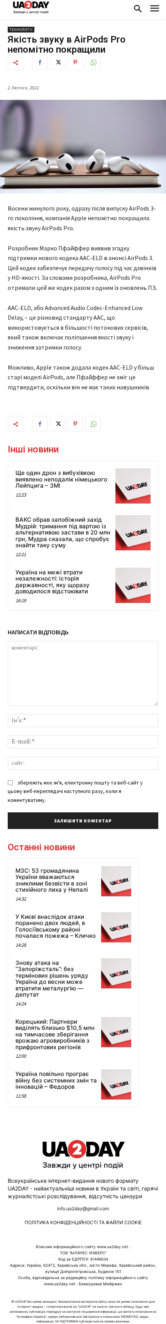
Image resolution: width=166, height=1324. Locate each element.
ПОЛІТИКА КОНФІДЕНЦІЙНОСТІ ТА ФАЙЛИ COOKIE (83, 1222)
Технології (21, 29)
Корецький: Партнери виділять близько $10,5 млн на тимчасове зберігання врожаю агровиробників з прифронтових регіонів (55, 1034)
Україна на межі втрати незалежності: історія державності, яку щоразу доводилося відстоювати (52, 582)
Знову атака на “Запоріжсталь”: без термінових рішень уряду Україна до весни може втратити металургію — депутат (51, 979)
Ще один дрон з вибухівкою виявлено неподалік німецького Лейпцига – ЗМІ (61, 479)
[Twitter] (57, 62)
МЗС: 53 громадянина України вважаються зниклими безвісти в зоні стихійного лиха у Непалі (51, 880)
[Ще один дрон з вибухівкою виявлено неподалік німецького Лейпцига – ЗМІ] (133, 486)
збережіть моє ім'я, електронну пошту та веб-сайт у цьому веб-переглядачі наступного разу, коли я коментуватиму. (75, 791)
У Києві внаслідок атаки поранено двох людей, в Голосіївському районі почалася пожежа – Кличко (55, 926)
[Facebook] (39, 62)
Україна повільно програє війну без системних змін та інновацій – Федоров (56, 1080)
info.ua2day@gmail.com (83, 1208)
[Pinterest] (75, 62)
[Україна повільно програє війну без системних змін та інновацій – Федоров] (116, 1084)
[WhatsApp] (93, 62)
